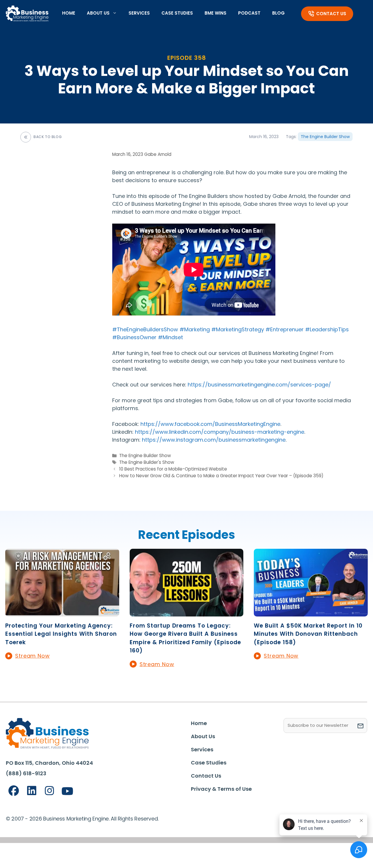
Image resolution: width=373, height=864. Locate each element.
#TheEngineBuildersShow (145, 329)
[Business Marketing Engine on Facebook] (14, 791)
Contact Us (331, 14)
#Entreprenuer (284, 329)
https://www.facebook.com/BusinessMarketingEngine (209, 424)
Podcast (249, 13)
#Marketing (195, 329)
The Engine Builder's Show (146, 462)
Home (68, 13)
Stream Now (32, 655)
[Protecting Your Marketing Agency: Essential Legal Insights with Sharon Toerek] (62, 612)
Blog (278, 13)
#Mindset (170, 337)
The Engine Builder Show (325, 137)
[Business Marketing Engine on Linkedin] (32, 791)
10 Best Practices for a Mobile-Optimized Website (173, 469)
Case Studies (177, 13)
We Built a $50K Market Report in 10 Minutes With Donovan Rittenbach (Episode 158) (308, 634)
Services (139, 13)
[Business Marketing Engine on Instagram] (49, 791)
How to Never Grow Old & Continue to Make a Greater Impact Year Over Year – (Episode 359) (221, 476)
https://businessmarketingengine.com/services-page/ (259, 384)
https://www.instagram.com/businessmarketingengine (213, 439)
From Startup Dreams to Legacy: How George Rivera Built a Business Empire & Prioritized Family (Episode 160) (185, 638)
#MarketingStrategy (237, 329)
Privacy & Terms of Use (221, 788)
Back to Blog (48, 136)
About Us (98, 13)
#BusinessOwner (134, 337)
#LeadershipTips (327, 329)
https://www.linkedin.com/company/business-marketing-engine (218, 432)
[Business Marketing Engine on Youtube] (67, 791)
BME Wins (215, 13)
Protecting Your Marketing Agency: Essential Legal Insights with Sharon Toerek (61, 634)
